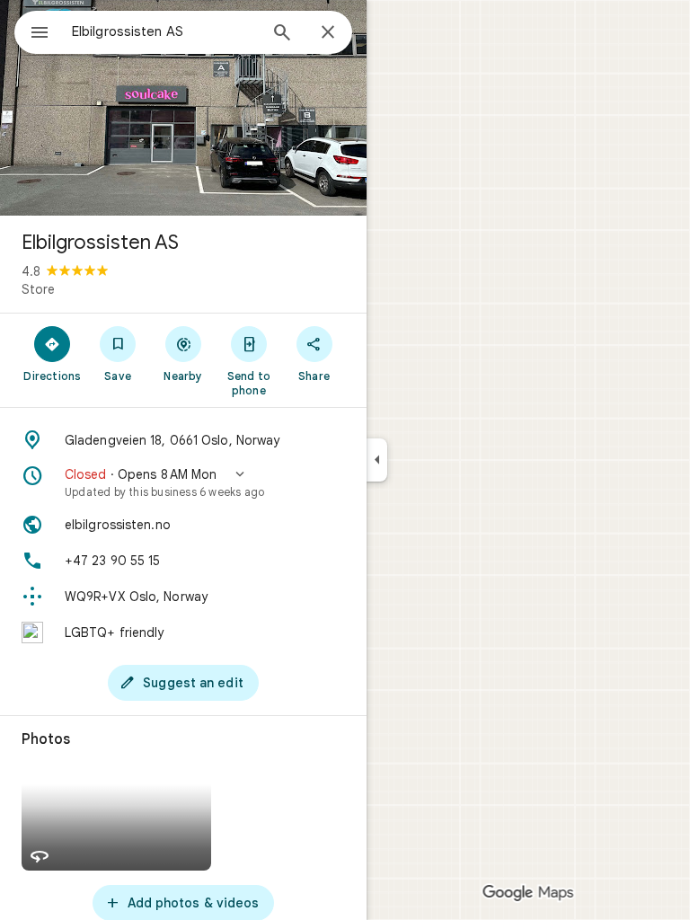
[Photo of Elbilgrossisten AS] (183, 108)
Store (38, 289)
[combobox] (164, 31)
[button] (183, 482)
